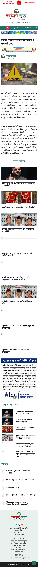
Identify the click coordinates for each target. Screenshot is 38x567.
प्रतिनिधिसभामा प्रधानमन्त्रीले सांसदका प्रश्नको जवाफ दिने (18, 184)
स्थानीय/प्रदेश (27, 28)
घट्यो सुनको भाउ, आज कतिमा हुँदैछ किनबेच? (18, 207)
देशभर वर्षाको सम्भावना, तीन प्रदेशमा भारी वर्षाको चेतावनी (17, 254)
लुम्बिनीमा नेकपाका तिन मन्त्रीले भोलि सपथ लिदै (17, 302)
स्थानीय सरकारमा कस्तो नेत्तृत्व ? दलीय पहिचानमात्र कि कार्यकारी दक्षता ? (16, 278)
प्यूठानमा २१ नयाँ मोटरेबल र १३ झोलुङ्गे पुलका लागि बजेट (18, 327)
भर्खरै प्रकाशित (10, 404)
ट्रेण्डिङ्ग (4, 464)
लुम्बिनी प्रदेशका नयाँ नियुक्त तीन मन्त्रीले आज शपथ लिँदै (18, 230)
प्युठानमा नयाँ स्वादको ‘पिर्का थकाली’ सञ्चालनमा (15, 351)
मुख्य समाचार (17, 28)
